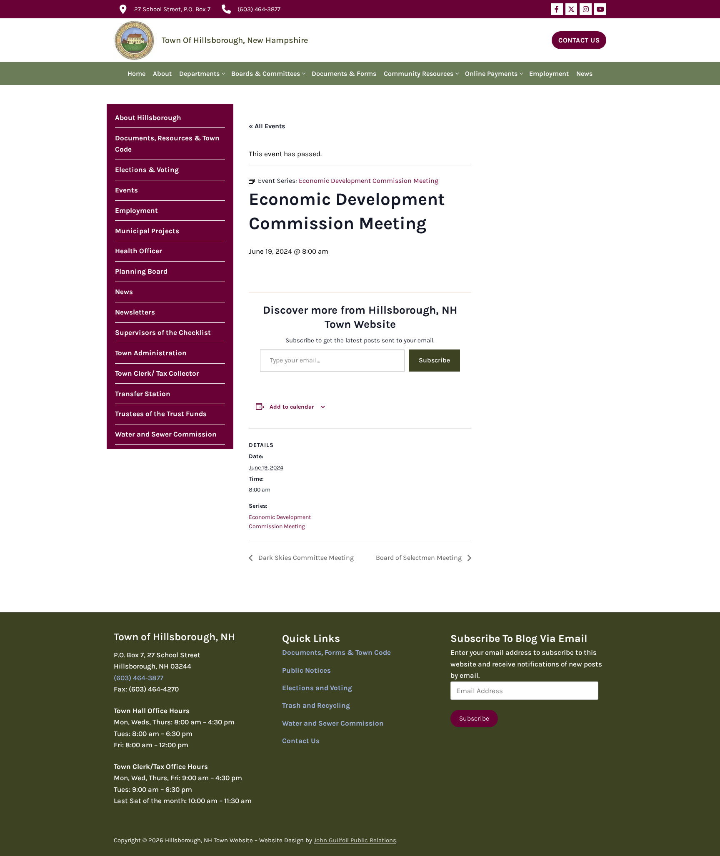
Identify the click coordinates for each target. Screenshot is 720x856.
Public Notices (306, 670)
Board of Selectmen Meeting (419, 558)
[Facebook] (557, 9)
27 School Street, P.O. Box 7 (172, 9)
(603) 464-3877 (259, 9)
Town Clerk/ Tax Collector (157, 373)
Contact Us (579, 40)
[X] (571, 9)
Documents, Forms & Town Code (336, 652)
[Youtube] (600, 9)
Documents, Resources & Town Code (167, 144)
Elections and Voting (317, 688)
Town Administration (151, 353)
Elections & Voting (147, 169)
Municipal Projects (147, 231)
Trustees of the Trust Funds (161, 413)
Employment (136, 210)
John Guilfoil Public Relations (355, 840)
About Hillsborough (148, 117)
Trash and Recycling (316, 705)
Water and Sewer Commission (166, 434)
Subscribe (434, 360)
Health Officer (138, 251)
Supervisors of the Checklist (163, 332)
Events (126, 190)
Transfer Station (142, 393)
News (124, 291)
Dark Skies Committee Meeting (305, 558)
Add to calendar (292, 406)
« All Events (267, 126)
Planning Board (141, 271)
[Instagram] (586, 9)
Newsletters (135, 312)
